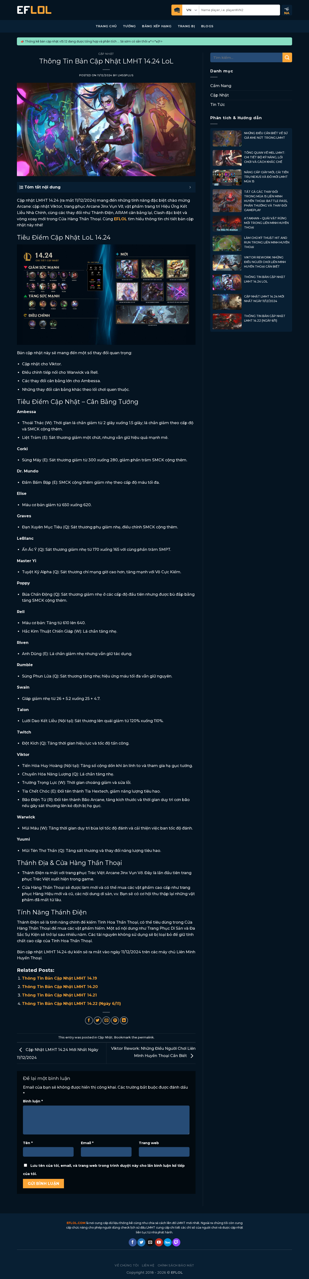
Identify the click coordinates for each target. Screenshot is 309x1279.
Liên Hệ (148, 1265)
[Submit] (287, 57)
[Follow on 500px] (168, 1242)
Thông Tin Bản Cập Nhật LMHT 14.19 (59, 978)
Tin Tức (217, 104)
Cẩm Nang (220, 85)
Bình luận (33, 1101)
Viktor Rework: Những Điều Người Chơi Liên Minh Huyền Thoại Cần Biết (265, 262)
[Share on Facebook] (89, 1020)
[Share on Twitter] (98, 1020)
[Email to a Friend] (106, 1020)
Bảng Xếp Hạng (156, 26)
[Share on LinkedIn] (124, 1020)
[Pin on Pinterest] (115, 1020)
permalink (146, 1037)
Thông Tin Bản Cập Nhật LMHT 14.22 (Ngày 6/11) (71, 1003)
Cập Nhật (106, 53)
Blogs (207, 26)
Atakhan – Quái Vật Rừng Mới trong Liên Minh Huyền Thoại (266, 222)
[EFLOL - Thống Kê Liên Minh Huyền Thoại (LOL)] (34, 10)
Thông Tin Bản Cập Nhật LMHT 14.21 (59, 995)
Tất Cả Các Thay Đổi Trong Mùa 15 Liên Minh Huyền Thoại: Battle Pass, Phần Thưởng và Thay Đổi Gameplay (266, 201)
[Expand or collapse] (190, 187)
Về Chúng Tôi (127, 1265)
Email (87, 1143)
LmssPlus (125, 75)
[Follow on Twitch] (176, 1242)
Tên (28, 1143)
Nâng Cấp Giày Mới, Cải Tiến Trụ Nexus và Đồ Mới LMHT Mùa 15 (266, 176)
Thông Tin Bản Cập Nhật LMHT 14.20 (60, 986)
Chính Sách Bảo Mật (176, 1265)
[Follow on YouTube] (159, 1242)
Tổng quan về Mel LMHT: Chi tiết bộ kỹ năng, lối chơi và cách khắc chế (264, 157)
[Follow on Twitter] (141, 1242)
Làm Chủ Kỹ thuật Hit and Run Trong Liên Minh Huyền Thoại (266, 242)
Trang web (149, 1143)
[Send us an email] (150, 1242)
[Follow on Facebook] (133, 1242)
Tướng (129, 26)
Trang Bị (186, 26)
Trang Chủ (106, 26)
